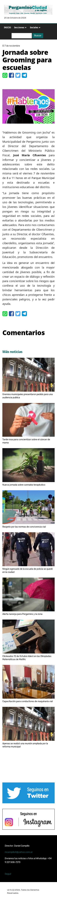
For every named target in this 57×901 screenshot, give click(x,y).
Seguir (8, 874)
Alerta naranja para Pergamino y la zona (22, 614)
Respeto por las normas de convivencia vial (24, 526)
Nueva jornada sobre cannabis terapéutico (23, 484)
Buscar (37, 35)
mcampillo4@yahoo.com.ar (19, 852)
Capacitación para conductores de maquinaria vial (27, 701)
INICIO (7, 27)
